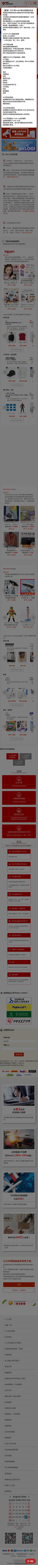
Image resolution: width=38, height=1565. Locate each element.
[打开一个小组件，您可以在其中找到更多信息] (30, 1561)
